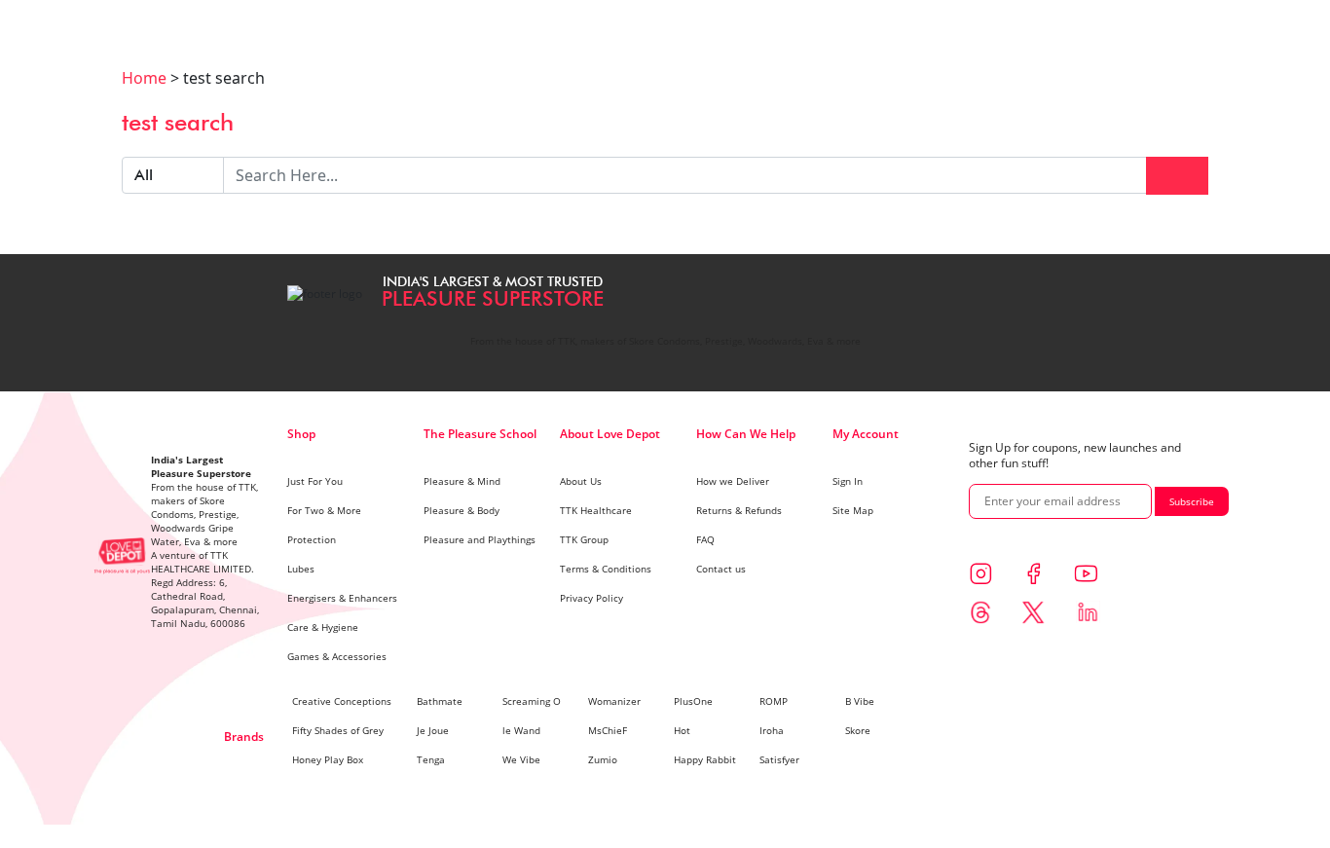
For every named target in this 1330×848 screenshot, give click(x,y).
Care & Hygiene (322, 627)
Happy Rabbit (705, 759)
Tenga (431, 759)
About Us (581, 481)
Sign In (847, 481)
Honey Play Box (327, 759)
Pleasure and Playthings (480, 539)
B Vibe (859, 701)
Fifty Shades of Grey (338, 730)
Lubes (300, 568)
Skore (857, 730)
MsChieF (607, 730)
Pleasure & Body (461, 510)
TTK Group (584, 539)
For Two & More (324, 510)
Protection (311, 539)
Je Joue (433, 730)
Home (144, 78)
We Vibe (521, 759)
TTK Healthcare (596, 510)
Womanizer (614, 701)
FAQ (705, 539)
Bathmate (439, 701)
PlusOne (693, 701)
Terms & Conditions (605, 568)
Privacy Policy (591, 598)
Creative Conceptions (341, 701)
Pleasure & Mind (462, 481)
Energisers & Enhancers (342, 598)
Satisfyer (779, 759)
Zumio (602, 759)
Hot (682, 730)
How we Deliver (732, 481)
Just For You (315, 481)
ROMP (773, 701)
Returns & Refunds (739, 510)
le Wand (521, 730)
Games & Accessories (337, 656)
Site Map (852, 510)
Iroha (771, 730)
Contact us (721, 568)
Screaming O (531, 701)
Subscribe (1191, 501)
